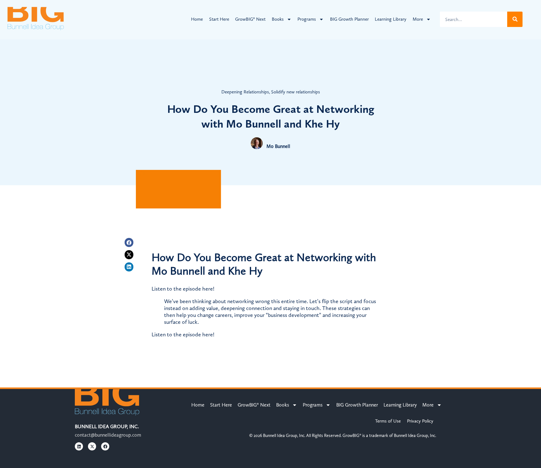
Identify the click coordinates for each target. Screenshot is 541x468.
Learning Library (390, 19)
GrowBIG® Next (250, 19)
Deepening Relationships (245, 92)
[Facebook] (129, 242)
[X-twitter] (129, 254)
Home (197, 19)
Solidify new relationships (295, 92)
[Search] (515, 19)
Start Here (219, 19)
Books (278, 19)
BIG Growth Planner (349, 19)
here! (208, 288)
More (418, 19)
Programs (306, 19)
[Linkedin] (129, 266)
